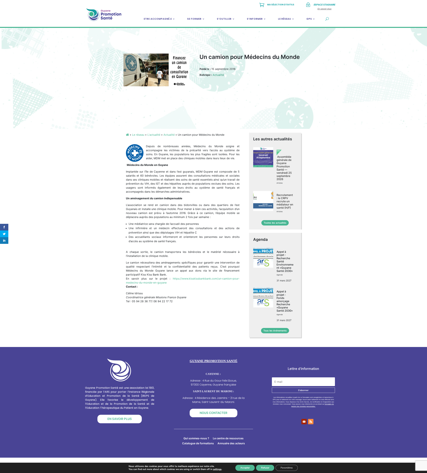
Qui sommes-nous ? (196, 438)
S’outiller (224, 19)
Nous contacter (213, 413)
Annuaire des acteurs (231, 443)
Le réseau (284, 19)
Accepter (245, 467)
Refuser (265, 467)
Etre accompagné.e (158, 19)
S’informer (255, 19)
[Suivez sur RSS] (310, 421)
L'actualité (153, 134)
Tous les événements (275, 330)
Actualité (218, 74)
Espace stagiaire (324, 4)
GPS (309, 19)
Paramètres (287, 467)
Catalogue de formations (198, 443)
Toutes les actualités (275, 222)
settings (217, 469)
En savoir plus (119, 419)
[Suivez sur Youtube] (304, 421)
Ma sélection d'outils (280, 4)
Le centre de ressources (228, 438)
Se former (194, 19)
